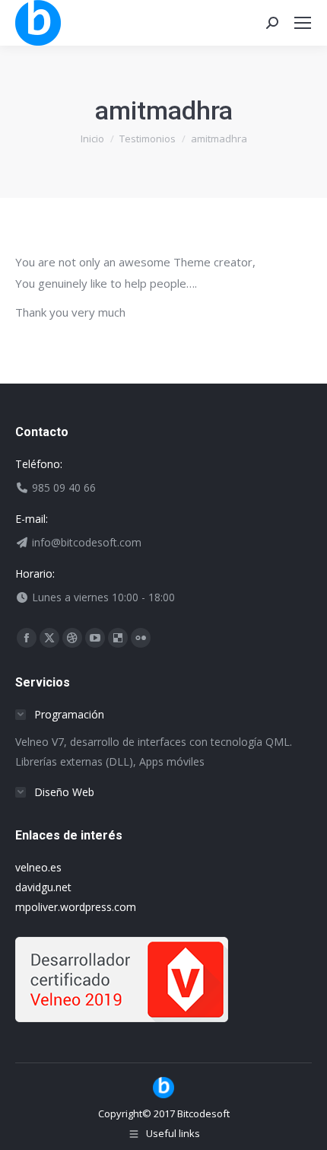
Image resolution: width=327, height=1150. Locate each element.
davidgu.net (43, 887)
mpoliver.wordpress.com (75, 907)
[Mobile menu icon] (303, 23)
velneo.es (38, 867)
